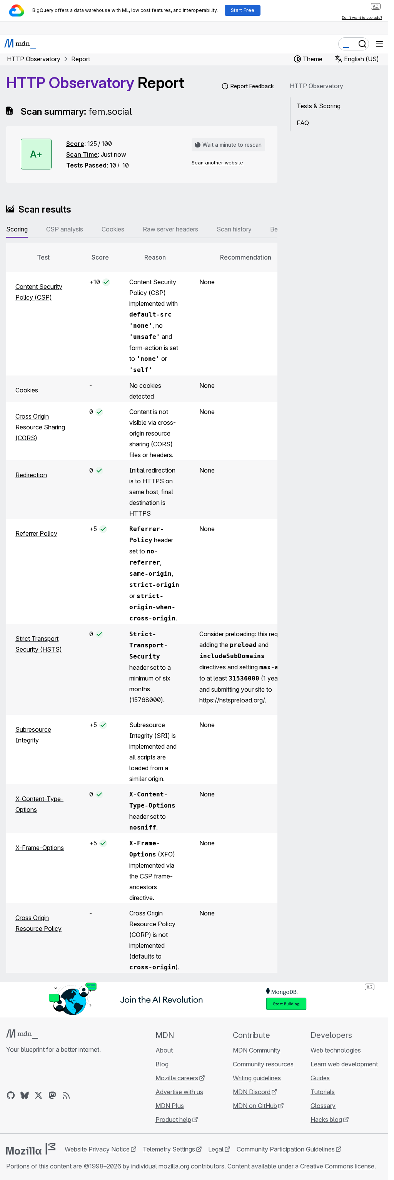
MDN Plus (169, 1106)
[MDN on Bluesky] (24, 1095)
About (164, 1050)
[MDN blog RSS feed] (66, 1095)
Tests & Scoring (319, 106)
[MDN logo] (22, 1034)
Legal (216, 1149)
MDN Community (256, 1050)
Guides (320, 1078)
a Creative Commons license (334, 1166)
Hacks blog (326, 1119)
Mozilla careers (176, 1078)
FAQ (303, 123)
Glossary (323, 1106)
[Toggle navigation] (379, 44)
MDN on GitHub (255, 1106)
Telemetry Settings (169, 1149)
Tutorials (323, 1092)
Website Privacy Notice (97, 1149)
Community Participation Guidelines (286, 1149)
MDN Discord (251, 1092)
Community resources (263, 1064)
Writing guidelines (257, 1078)
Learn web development (344, 1064)
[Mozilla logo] (30, 1149)
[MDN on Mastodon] (52, 1095)
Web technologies (336, 1050)
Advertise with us (179, 1092)
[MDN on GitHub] (10, 1095)
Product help (173, 1119)
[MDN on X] (38, 1095)
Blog (162, 1064)
